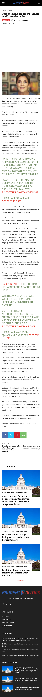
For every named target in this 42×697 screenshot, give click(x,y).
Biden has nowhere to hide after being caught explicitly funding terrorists (11, 449)
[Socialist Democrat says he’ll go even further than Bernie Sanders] (21, 521)
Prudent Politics (22, 20)
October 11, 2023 (11, 201)
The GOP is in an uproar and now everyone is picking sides (20, 655)
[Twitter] (11, 435)
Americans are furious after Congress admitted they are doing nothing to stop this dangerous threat (16, 500)
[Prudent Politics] (12, 20)
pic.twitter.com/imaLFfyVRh (19, 326)
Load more (20, 580)
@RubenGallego (12, 284)
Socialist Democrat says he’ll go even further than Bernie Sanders (15, 537)
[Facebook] (5, 435)
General (10, 11)
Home (4, 11)
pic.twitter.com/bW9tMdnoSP (20, 192)
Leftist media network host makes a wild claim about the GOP (16, 573)
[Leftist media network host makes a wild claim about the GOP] (21, 557)
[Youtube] (10, 604)
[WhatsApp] (23, 435)
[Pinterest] (17, 435)
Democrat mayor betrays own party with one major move (31, 448)
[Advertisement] (21, 48)
